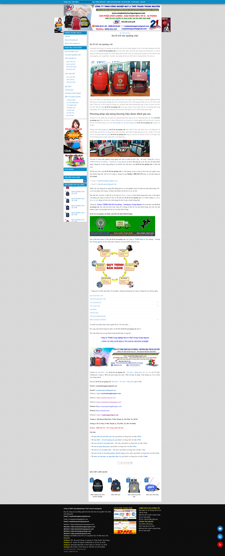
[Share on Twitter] (121, 463)
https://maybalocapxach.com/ (106, 398)
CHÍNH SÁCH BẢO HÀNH (113, 2)
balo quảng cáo (118, 123)
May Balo (115, 381)
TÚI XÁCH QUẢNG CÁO (73, 55)
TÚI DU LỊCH (69, 90)
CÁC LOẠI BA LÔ (70, 58)
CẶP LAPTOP (70, 79)
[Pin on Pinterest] (128, 463)
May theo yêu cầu (85, 2)
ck (146, 443)
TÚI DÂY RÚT (70, 113)
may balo (101, 372)
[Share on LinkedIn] (131, 463)
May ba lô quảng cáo (71, 40)
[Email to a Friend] (125, 463)
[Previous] (89, 488)
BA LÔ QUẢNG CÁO (71, 51)
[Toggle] (158, 302)
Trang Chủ (67, 2)
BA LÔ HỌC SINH (71, 66)
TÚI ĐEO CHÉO (71, 100)
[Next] (160, 488)
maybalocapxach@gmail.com (106, 184)
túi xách (151, 118)
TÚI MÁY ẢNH (70, 110)
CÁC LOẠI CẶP (70, 73)
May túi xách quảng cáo (72, 43)
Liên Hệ (142, 2)
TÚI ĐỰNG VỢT (71, 107)
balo (146, 118)
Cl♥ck (139, 436)
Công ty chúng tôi (127, 195)
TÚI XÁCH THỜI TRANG (73, 93)
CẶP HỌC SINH (71, 82)
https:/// (107, 415)
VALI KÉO (68, 86)
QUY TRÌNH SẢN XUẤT (99, 2)
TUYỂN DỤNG (135, 2)
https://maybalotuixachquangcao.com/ (109, 402)
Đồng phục (138, 372)
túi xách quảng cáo (130, 123)
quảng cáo (110, 102)
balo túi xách (100, 107)
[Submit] (85, 181)
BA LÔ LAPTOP (71, 64)
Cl (144, 443)
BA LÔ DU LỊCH (71, 61)
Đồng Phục (130, 381)
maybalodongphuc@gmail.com (107, 181)
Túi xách (130, 372)
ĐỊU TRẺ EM (70, 115)
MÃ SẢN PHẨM (126, 2)
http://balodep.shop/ (103, 410)
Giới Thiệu (75, 2)
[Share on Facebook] (118, 463)
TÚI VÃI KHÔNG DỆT (72, 102)
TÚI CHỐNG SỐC (71, 105)
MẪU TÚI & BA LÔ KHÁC (73, 97)
